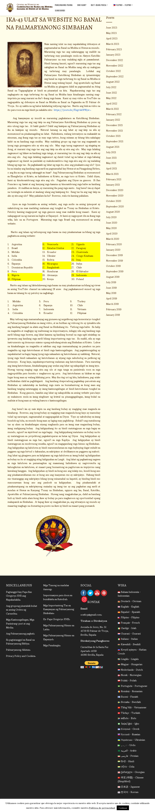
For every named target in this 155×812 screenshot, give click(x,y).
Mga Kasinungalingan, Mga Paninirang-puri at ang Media (20, 623)
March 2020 (112, 238)
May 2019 (111, 292)
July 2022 (111, 87)
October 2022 (113, 70)
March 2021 (112, 173)
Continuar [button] (123, 807)
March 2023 (112, 43)
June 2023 (111, 27)
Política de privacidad (102, 807)
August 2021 (112, 146)
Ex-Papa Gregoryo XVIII (56, 619)
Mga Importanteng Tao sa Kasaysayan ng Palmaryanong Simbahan (58, 609)
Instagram (84, 599)
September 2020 (115, 206)
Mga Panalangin (51, 645)
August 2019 (112, 276)
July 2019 (111, 282)
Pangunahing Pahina (64, 5)
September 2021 (114, 141)
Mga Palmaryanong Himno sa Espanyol (58, 637)
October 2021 (113, 135)
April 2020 (111, 233)
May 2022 (111, 97)
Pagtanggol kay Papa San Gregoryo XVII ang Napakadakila (19, 595)
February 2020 (114, 244)
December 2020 (114, 189)
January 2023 (113, 54)
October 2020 (113, 200)
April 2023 (111, 38)
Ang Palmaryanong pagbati (20, 633)
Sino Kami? (81, 5)
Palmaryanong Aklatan (18, 649)
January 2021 (113, 184)
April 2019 (111, 298)
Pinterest (104, 593)
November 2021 (114, 130)
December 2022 (114, 59)
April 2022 (111, 103)
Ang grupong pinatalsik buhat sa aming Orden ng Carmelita (21, 609)
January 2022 (113, 119)
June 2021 (111, 157)
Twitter (90, 593)
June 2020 (111, 222)
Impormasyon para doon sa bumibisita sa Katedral (57, 597)
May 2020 (111, 227)
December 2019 (114, 255)
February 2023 (114, 49)
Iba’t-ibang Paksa (98, 5)
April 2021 (111, 168)
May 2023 (111, 32)
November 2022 (114, 65)
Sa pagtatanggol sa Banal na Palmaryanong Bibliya (20, 641)
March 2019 (112, 303)
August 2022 (113, 81)
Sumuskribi (60, 10)
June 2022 (111, 92)
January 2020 (113, 249)
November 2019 (114, 260)
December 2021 (114, 124)
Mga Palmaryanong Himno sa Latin (58, 627)
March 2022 (112, 108)
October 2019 (113, 265)
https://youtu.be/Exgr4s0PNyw (72, 109)
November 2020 (114, 195)
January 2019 (113, 314)
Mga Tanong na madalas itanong (56, 587)
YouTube (97, 593)
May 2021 (111, 162)
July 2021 (111, 152)
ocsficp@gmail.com (91, 614)
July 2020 (111, 217)
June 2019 (111, 287)
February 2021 (113, 179)
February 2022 (114, 114)
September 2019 (114, 271)
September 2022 (115, 76)
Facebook (84, 593)
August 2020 (113, 211)
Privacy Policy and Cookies (20, 655)
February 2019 (113, 309)
